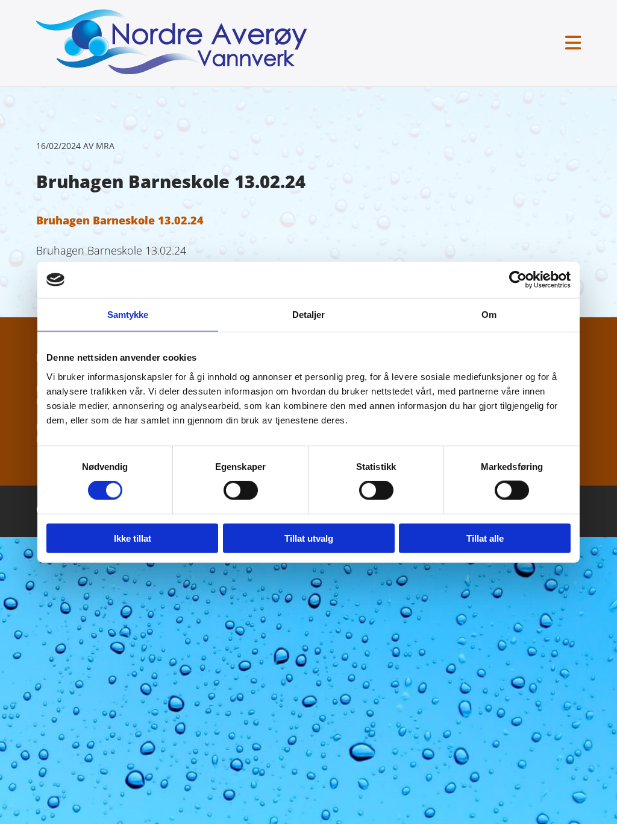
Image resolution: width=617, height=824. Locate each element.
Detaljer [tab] (308, 314)
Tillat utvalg (308, 538)
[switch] (241, 490)
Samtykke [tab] (128, 314)
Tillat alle (485, 538)
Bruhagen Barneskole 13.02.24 (120, 220)
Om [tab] (488, 314)
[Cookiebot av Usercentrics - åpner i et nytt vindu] (518, 280)
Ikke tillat (132, 538)
